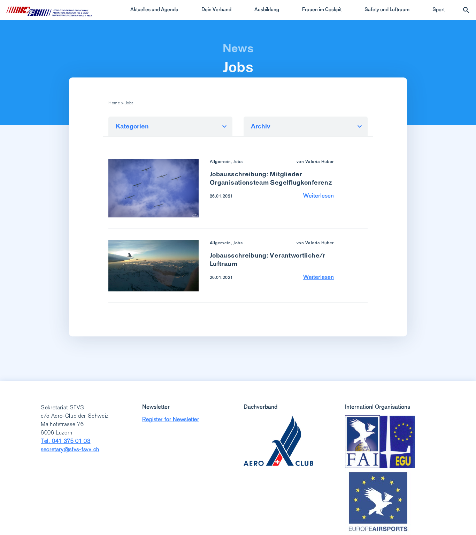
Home (114, 103)
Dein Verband (216, 9)
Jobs (238, 67)
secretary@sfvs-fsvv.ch (70, 449)
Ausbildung (266, 9)
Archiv (260, 126)
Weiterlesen (318, 195)
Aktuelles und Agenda (154, 9)
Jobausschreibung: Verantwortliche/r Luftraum (267, 259)
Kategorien (132, 126)
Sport (438, 9)
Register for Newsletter (170, 419)
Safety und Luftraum (386, 9)
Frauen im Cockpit (321, 9)
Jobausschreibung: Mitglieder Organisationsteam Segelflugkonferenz (271, 178)
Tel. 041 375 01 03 (66, 441)
